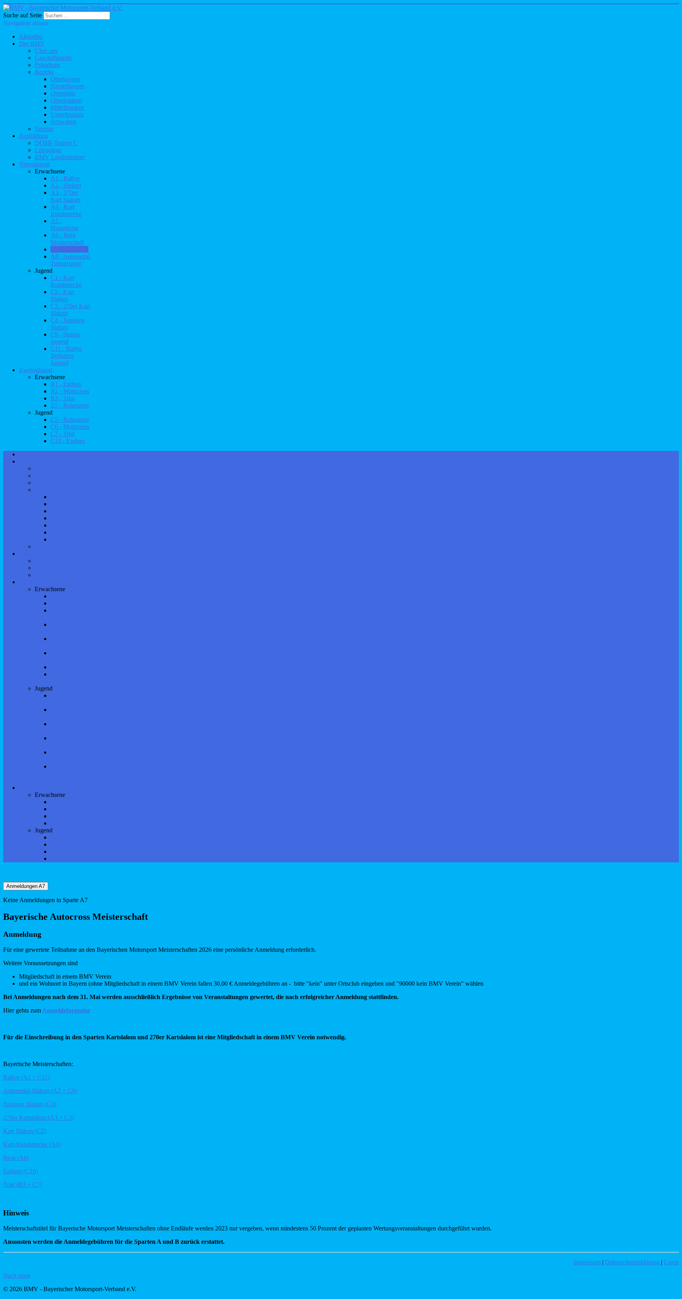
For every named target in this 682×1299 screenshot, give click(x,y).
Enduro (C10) (20, 1171)
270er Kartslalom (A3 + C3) (38, 1117)
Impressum (587, 1262)
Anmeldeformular (66, 1010)
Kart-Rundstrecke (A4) (32, 1144)
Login (671, 1262)
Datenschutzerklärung (633, 1262)
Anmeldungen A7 (25, 886)
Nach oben (16, 1275)
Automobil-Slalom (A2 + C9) (40, 1090)
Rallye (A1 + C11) (26, 1077)
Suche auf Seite (22, 15)
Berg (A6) (16, 1157)
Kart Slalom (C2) (24, 1131)
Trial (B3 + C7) (22, 1184)
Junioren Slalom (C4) (29, 1104)
